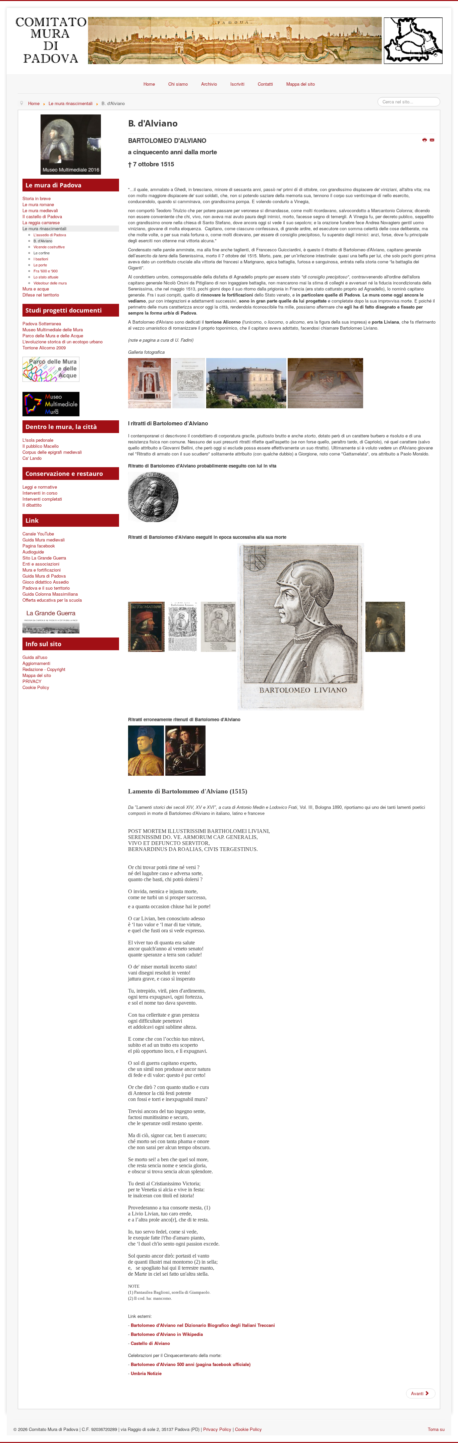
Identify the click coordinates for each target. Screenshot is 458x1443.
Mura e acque (35, 289)
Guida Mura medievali (43, 540)
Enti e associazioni (40, 564)
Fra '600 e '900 (46, 270)
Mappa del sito (300, 84)
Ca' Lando (32, 458)
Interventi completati (42, 499)
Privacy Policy (217, 1429)
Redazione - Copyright (43, 669)
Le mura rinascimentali (44, 229)
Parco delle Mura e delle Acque (52, 336)
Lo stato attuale (46, 276)
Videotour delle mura (50, 282)
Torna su (436, 1429)
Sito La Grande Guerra (44, 558)
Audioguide (33, 552)
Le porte (40, 264)
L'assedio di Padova (50, 234)
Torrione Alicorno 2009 (44, 348)
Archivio (209, 84)
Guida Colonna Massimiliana (50, 594)
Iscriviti (237, 84)
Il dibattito (32, 505)
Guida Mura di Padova (44, 576)
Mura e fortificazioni (41, 570)
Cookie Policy (35, 687)
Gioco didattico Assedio (45, 582)
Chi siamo (178, 84)
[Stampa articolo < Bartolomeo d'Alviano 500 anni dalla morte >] (425, 140)
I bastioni (41, 258)
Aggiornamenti (36, 663)
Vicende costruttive (49, 246)
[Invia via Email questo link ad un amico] (433, 140)
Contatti (265, 84)
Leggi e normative (39, 487)
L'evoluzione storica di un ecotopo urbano (62, 342)
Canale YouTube (38, 534)
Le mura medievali (40, 210)
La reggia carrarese (41, 223)
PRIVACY (32, 681)
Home (149, 84)
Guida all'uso (34, 657)
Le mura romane (38, 204)
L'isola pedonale (37, 440)
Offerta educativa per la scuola (52, 600)
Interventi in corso (39, 493)
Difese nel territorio (40, 295)
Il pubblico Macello (40, 446)
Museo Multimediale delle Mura (52, 330)
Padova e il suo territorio (46, 588)
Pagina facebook (38, 546)
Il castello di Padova (42, 217)
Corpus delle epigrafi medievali (52, 452)
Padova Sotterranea (41, 324)
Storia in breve (36, 198)
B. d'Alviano (43, 240)
